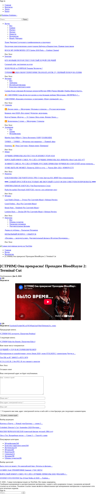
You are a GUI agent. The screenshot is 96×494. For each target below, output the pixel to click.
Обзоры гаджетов (16, 222)
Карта (7, 11)
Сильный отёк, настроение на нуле (19, 64)
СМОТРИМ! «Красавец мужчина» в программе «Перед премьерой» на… (34, 99)
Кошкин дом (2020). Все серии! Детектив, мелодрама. (26, 113)
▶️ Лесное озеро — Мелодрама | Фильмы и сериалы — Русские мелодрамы (35, 109)
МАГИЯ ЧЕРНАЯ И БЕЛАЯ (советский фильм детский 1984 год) (26, 431)
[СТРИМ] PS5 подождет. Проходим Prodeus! (17, 334)
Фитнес (12, 32)
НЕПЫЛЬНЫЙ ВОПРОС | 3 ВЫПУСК (20, 234)
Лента (7, 9)
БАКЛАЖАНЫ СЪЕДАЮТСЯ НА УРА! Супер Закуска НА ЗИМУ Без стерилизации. (39, 178)
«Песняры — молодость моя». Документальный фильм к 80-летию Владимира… (37, 238)
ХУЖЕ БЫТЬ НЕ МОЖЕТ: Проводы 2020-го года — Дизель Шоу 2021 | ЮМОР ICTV (39, 168)
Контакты (9, 7)
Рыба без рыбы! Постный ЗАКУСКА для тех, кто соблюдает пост (31, 190)
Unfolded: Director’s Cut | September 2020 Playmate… (20, 427)
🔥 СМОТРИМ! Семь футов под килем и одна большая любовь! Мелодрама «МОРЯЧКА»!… (42, 95)
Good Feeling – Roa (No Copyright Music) (21, 204)
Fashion (12, 28)
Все (10, 26)
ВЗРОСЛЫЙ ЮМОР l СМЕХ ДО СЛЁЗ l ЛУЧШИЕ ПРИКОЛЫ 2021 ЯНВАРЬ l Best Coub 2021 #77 (45, 160)
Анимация (9, 127)
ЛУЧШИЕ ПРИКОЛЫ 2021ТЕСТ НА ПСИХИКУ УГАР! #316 (30, 156)
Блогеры (8, 56)
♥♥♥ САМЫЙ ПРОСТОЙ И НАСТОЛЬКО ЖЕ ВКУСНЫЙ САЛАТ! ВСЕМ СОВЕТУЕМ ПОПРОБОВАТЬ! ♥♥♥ (50, 182)
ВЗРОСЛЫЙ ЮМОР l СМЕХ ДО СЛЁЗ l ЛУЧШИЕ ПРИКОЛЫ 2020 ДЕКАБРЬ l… (33, 474)
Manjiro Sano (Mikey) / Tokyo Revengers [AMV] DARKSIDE (28, 138)
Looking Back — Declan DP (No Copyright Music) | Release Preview (31, 212)
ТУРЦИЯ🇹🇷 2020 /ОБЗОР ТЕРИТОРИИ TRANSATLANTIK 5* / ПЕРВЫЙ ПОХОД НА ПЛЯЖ (43, 72)
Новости (12, 34)
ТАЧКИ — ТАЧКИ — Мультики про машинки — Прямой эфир (30, 142)
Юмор (7, 152)
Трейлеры (13, 83)
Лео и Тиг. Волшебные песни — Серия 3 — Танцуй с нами (23, 435)
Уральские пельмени (17, 224)
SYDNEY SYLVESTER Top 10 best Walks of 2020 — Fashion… (25, 478)
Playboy (12, 30)
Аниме (12, 131)
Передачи (8, 218)
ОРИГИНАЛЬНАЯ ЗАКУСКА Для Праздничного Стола (27, 186)
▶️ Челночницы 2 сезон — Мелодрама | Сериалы (24, 121)
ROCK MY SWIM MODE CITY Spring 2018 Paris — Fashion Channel (32, 50)
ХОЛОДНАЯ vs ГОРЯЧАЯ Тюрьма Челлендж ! (23, 68)
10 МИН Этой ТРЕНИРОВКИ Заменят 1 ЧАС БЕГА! (21, 470)
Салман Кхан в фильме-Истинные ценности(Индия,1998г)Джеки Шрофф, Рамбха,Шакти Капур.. (44, 91)
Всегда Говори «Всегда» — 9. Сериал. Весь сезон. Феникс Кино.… (31, 117)
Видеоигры (13, 36)
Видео (7, 24)
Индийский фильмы (17, 85)
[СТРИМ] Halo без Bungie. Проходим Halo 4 (17, 342)
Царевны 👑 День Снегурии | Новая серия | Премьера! (26, 146)
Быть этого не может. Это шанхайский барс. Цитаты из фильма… (26, 466)
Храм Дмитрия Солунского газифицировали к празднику (28, 42)
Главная (8, 5)
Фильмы (8, 78)
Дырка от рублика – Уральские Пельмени (21, 230)
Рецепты (8, 174)
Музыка (8, 196)
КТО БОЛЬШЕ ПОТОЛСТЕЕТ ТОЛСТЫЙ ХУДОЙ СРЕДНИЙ (30, 60)
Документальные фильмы (19, 226)
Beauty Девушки (15, 38)
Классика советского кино (19, 87)
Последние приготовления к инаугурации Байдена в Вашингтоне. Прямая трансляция (39, 46)
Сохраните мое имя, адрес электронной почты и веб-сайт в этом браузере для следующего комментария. (44, 411)
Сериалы (8, 105)
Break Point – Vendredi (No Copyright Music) (22, 208)
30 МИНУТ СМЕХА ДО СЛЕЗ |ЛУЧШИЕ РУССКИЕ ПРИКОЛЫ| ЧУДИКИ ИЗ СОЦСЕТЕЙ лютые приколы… (50, 164)
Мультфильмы (15, 134)
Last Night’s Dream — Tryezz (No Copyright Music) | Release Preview (31, 200)
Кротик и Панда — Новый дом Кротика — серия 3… (21, 423)
